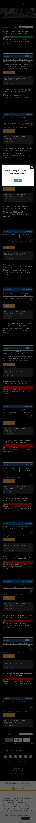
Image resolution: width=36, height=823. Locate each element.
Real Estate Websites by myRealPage (22, 785)
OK (26, 818)
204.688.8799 (8, 81)
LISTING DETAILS (9, 72)
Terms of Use (17, 818)
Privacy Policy (7, 785)
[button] (5, 756)
